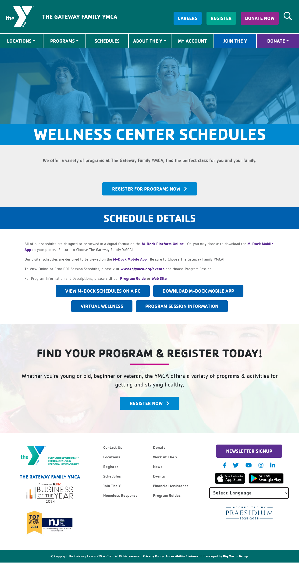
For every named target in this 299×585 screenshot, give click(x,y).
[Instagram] (261, 465)
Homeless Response (120, 495)
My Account (192, 41)
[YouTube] (249, 465)
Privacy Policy (153, 556)
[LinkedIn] (272, 465)
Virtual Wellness (102, 306)
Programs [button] (62, 41)
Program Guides (167, 495)
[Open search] (288, 16)
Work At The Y (165, 457)
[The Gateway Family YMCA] (20, 16)
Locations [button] (19, 41)
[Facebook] (224, 465)
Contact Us (112, 447)
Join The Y (235, 41)
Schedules (107, 41)
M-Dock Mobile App (130, 259)
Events (159, 476)
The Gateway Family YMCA (79, 16)
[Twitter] (235, 465)
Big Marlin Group (235, 556)
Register (221, 18)
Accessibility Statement (184, 556)
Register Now (146, 403)
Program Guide (133, 278)
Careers (187, 18)
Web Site (159, 278)
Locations (111, 457)
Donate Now (259, 18)
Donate (276, 41)
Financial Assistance (171, 485)
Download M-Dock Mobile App (198, 291)
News (157, 466)
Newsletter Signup (249, 451)
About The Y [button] (147, 41)
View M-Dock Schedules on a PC (102, 291)
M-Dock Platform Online (163, 243)
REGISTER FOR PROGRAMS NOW (146, 189)
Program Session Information (181, 306)
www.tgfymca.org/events (142, 268)
